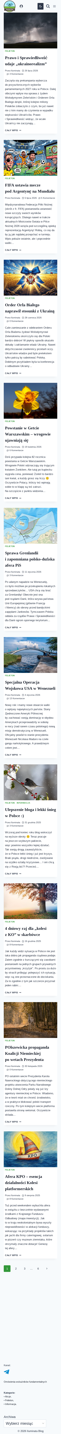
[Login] (21, 6)
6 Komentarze (17, 483)
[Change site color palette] (40, 6)
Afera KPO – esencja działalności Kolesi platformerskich (24, 1255)
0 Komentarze (17, 345)
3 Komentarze (17, 74)
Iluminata (16, 70)
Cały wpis (13, 134)
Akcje (8, 1396)
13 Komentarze (17, 750)
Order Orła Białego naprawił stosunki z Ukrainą (23, 329)
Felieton (10, 51)
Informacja (23, 859)
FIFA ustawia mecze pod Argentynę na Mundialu (24, 195)
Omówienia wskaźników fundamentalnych (28, 1381)
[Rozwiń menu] (54, 6)
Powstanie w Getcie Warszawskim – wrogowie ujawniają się (30, 466)
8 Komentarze (17, 1005)
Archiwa (10, 1417)
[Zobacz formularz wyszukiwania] (47, 6)
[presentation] (30, 30)
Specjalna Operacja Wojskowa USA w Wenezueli (23, 734)
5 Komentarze (17, 212)
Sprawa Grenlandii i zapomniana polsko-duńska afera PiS (25, 596)
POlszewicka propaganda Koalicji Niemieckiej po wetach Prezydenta (29, 1122)
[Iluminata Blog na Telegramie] (7, 1372)
